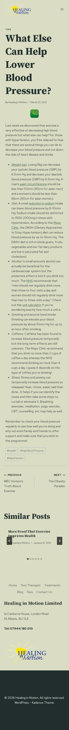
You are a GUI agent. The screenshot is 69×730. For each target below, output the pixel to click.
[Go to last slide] (9, 541)
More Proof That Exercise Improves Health (29, 534)
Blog (20, 592)
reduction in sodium (41, 203)
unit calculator (31, 305)
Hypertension (15, 458)
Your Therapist (31, 585)
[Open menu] (62, 9)
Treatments (52, 585)
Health (11, 450)
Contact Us (44, 592)
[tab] (28, 559)
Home (13, 585)
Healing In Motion (18, 102)
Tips (8, 29)
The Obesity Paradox (56, 480)
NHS (29, 281)
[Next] (59, 541)
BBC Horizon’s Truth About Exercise (13, 483)
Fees (30, 592)
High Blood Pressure (32, 450)
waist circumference (33, 184)
